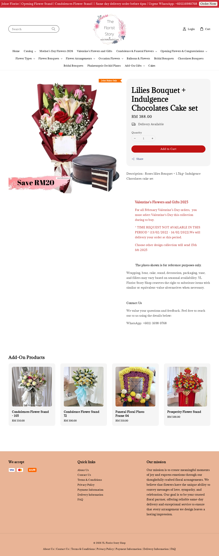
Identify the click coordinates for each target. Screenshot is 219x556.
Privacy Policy (86, 484)
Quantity (137, 132)
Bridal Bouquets (164, 58)
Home (16, 51)
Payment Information (90, 489)
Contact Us (84, 474)
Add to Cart (168, 149)
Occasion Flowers (109, 58)
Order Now (208, 4)
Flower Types (24, 58)
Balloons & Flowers (138, 58)
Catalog (28, 51)
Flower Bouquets (48, 58)
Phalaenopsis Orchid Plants (104, 65)
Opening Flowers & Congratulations (182, 51)
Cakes (151, 65)
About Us (83, 470)
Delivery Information (90, 494)
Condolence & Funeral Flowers (135, 51)
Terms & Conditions (90, 479)
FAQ (80, 499)
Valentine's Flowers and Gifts (94, 51)
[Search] (53, 28)
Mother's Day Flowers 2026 (56, 51)
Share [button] (139, 158)
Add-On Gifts (133, 65)
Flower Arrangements (79, 58)
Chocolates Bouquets (190, 58)
